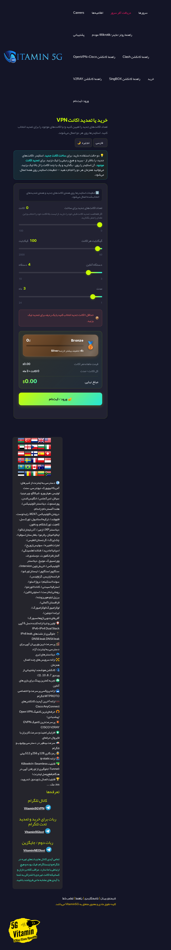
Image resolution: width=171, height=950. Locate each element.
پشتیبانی (78, 35)
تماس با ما (67, 898)
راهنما (78, 898)
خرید (151, 79)
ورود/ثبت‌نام (81, 101)
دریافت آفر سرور (121, 13)
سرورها (142, 13)
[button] (60, 345)
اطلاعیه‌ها (97, 13)
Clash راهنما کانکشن (136, 57)
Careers (78, 13)
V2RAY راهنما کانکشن (87, 79)
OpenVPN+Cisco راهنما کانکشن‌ (94, 57)
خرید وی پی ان (108, 898)
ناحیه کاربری (91, 898)
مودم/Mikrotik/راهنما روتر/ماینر (112, 35)
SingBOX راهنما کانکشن (124, 79)
